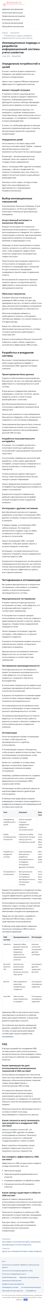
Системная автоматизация (12, 23)
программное (7, 1036)
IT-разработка (31, 1291)
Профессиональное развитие (13, 16)
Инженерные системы (11, 19)
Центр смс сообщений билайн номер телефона (21, 1250)
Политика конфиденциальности (14, 1274)
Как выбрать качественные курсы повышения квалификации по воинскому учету (21, 1242)
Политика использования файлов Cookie (17, 1271)
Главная (5, 33)
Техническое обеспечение (12, 13)
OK (26, 1299)
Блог (3, 1261)
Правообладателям (9, 1277)
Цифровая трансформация (12, 9)
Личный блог (14, 33)
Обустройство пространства (13, 26)
